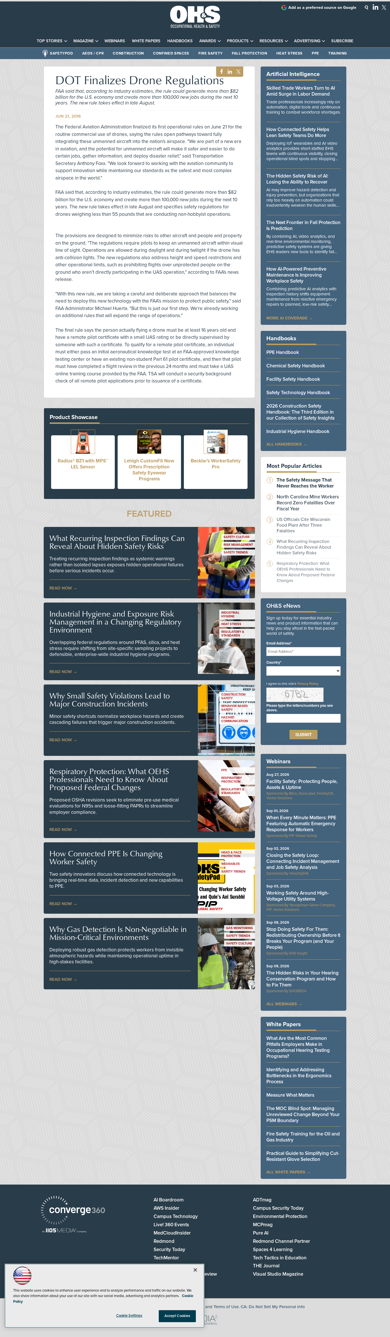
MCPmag (263, 1225)
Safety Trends (236, 552)
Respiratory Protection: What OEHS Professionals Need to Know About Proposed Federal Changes (109, 779)
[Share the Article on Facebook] (220, 71)
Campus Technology (176, 1216)
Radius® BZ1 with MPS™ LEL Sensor (83, 464)
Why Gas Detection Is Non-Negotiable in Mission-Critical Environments (118, 933)
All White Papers (285, 1172)
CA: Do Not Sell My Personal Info (273, 1306)
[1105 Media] (64, 1231)
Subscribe (342, 41)
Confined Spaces (171, 53)
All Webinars (281, 1003)
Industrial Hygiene (230, 614)
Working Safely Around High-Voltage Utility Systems (297, 896)
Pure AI (260, 1233)
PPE (315, 53)
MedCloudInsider (172, 1233)
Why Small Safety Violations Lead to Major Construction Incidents (109, 700)
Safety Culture (237, 537)
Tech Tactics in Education (280, 1258)
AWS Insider (166, 1208)
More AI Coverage (286, 318)
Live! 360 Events (171, 1225)
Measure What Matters (290, 1095)
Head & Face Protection (231, 854)
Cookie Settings (129, 1315)
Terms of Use (226, 1306)
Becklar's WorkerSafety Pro (216, 464)
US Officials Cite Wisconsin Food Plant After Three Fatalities (303, 525)
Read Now (60, 588)
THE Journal (266, 1266)
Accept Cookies (177, 1316)
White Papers (146, 41)
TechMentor (166, 1258)
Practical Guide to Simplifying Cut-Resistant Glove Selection (302, 1156)
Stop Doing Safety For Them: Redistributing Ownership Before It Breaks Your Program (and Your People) (303, 938)
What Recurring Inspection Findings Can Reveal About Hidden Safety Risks (117, 542)
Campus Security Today (278, 1208)
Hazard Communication (234, 719)
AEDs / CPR (93, 53)
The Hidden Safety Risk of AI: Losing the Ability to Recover (297, 179)
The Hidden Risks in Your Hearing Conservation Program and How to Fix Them (302, 979)
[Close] (195, 1270)
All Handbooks (284, 444)
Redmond (164, 1241)
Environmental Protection (280, 1216)
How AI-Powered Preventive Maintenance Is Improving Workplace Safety (296, 275)
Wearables (230, 864)
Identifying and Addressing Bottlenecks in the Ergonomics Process (298, 1076)
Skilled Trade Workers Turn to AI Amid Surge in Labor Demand (300, 91)
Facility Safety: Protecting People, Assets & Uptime (301, 784)
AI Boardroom (169, 1200)
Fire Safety (210, 53)
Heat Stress (289, 53)
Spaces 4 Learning (273, 1250)
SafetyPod (61, 53)
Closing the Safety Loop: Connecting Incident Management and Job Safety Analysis (302, 861)
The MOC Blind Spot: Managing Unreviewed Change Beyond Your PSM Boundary (303, 1114)
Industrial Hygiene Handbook (297, 431)
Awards (207, 41)
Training (337, 53)
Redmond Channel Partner (281, 1241)
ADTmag (262, 1200)
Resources (271, 41)
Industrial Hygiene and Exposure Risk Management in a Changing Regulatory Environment (115, 622)
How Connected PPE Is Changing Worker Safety (105, 857)
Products (238, 41)
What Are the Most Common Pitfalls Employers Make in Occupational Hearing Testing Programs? (298, 1047)
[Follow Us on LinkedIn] (375, 7)
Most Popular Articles (294, 466)
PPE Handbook (282, 352)
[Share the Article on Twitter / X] (237, 71)
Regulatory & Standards (232, 633)
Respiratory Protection (231, 780)
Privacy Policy (307, 684)
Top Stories (50, 41)
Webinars (114, 41)
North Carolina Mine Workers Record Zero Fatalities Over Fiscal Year (308, 503)
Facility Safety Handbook (293, 379)
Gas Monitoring (239, 928)
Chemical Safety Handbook (295, 366)
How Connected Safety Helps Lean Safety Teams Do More (297, 132)
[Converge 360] (73, 1211)
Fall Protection (249, 53)
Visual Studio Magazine (278, 1274)
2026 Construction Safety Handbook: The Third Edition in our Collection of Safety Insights (300, 412)
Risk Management (238, 545)
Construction (128, 53)
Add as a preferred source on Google (322, 7)
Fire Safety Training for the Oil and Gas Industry (303, 1137)
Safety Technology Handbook (298, 393)
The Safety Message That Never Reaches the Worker (305, 483)
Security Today (169, 1250)
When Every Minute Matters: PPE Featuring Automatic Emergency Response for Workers (301, 824)
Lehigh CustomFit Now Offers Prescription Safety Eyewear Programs (149, 470)
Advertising (307, 41)
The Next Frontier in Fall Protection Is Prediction (303, 225)
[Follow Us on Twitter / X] (384, 7)
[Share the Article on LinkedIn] (229, 71)
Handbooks (180, 41)
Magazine (83, 41)
